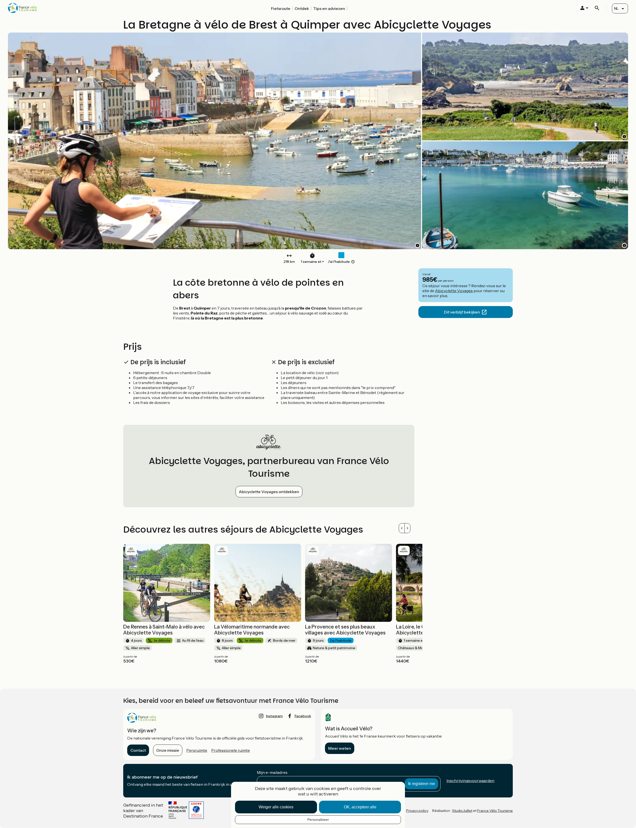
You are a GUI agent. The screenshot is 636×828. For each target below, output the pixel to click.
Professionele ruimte (230, 750)
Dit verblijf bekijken (462, 312)
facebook (303, 716)
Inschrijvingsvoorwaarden (470, 780)
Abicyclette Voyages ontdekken (269, 491)
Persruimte (196, 750)
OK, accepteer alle (360, 807)
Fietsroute (280, 8)
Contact (138, 750)
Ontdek (302, 8)
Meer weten (339, 748)
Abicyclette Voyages (454, 290)
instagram (274, 716)
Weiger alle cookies (276, 807)
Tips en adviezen (329, 8)
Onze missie (167, 750)
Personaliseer (318, 820)
